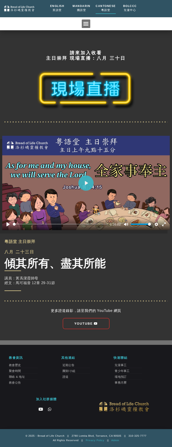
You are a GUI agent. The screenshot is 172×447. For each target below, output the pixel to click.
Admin (115, 440)
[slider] (60, 224)
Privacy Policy (95, 440)
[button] (86, 23)
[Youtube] (41, 409)
